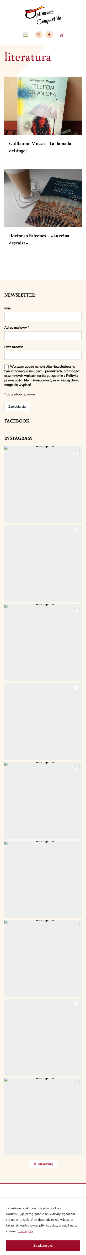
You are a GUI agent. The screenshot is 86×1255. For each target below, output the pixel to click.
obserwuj (45, 1164)
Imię (7, 308)
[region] (43, 1226)
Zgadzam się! (43, 1245)
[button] (43, 484)
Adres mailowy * (16, 327)
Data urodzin (13, 347)
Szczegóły (25, 1231)
